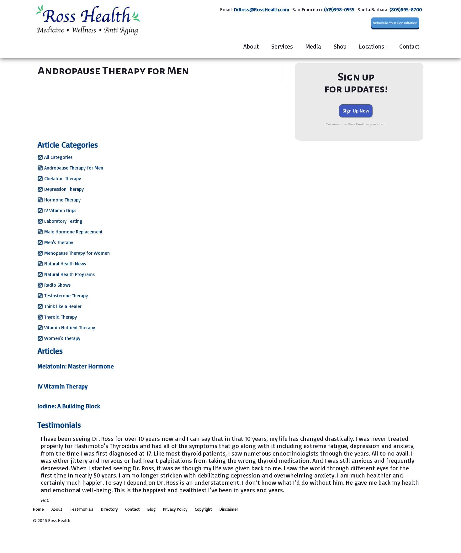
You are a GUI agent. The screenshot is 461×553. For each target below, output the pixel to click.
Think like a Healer (63, 306)
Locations (371, 46)
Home (38, 509)
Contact (409, 46)
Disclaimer (229, 509)
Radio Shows (57, 285)
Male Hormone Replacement (73, 232)
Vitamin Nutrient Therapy (69, 328)
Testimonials (81, 509)
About (251, 46)
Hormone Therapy (62, 200)
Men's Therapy (58, 242)
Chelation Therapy (62, 178)
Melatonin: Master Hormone (76, 366)
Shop (340, 46)
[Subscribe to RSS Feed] (40, 158)
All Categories (58, 157)
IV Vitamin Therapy (62, 386)
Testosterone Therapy (66, 296)
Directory (109, 509)
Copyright (203, 509)
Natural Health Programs (69, 274)
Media (313, 46)
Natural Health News (65, 264)
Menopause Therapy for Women (77, 253)
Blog (151, 509)
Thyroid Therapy (60, 317)
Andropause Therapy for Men (73, 168)
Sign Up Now (355, 111)
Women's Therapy (62, 338)
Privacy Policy (175, 509)
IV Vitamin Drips (60, 210)
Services (282, 46)
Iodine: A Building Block (69, 406)
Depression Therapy (64, 189)
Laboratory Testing (63, 221)
